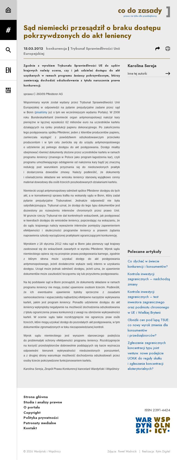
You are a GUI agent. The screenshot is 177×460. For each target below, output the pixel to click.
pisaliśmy (41, 112)
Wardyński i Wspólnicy (47, 451)
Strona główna (36, 396)
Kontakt (30, 428)
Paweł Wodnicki (127, 451)
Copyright (32, 412)
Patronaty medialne (40, 423)
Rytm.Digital (163, 451)
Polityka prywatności (41, 417)
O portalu (32, 407)
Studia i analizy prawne (43, 402)
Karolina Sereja (142, 65)
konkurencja (56, 48)
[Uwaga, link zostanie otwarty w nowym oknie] (153, 424)
